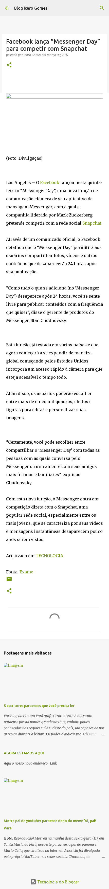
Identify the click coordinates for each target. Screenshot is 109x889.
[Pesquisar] (102, 8)
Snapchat (91, 223)
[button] (9, 65)
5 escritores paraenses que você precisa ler (39, 706)
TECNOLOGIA (49, 555)
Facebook (50, 182)
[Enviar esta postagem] (9, 581)
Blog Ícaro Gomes (30, 8)
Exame (26, 571)
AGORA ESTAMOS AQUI (24, 753)
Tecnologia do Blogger (57, 882)
